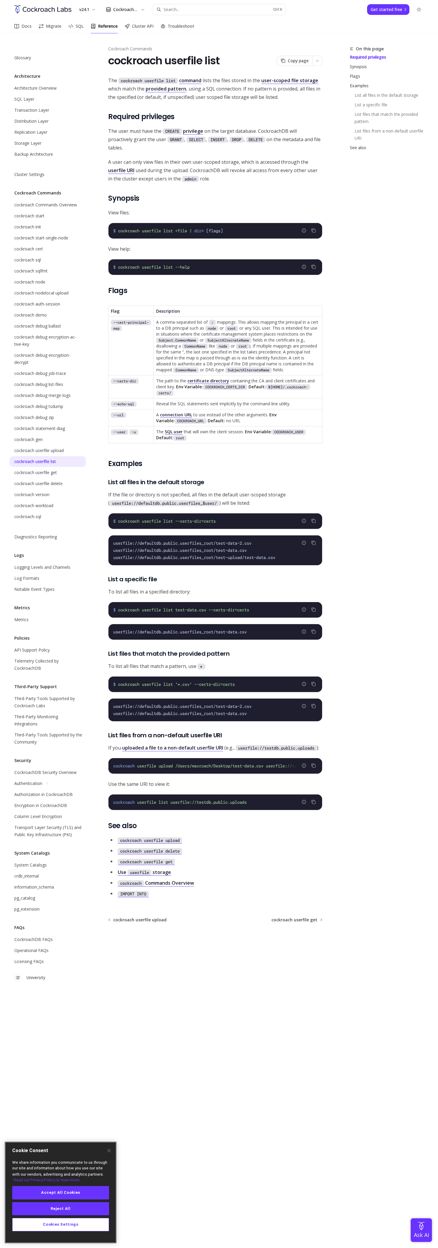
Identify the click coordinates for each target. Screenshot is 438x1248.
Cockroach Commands (130, 49)
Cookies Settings (60, 1224)
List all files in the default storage (386, 95)
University (35, 977)
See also (358, 147)
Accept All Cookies (60, 1192)
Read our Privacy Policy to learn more (47, 1180)
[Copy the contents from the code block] (313, 230)
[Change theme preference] (419, 9)
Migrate (53, 26)
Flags (355, 76)
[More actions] (317, 61)
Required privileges (368, 57)
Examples (359, 85)
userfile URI (121, 170)
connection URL (176, 414)
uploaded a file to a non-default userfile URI (172, 747)
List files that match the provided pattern (387, 117)
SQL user (174, 431)
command (190, 80)
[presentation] (215, 766)
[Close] (109, 1150)
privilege (193, 131)
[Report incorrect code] (304, 230)
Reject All (61, 1208)
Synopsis (358, 66)
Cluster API (142, 26)
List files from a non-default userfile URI (390, 134)
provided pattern (166, 88)
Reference (108, 26)
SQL (80, 26)
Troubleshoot (181, 26)
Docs (26, 26)
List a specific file (371, 104)
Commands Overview (157, 883)
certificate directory (208, 381)
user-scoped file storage (289, 80)
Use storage (144, 872)
